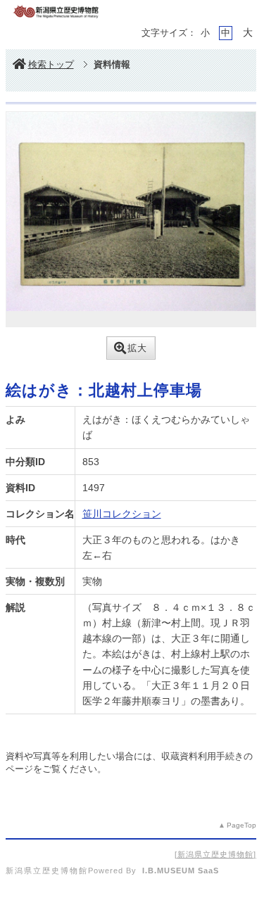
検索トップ (51, 64)
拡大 (137, 348)
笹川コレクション (121, 513)
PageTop (241, 825)
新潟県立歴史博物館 (215, 854)
